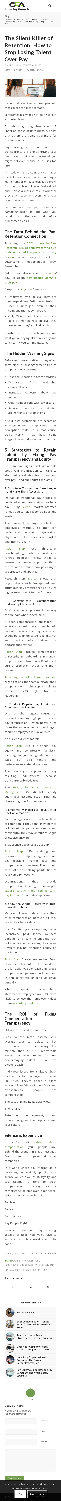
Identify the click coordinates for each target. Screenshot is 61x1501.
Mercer (33, 578)
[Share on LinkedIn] (30, 1286)
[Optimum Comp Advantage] (25, 6)
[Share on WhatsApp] (13, 1286)
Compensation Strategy (19, 65)
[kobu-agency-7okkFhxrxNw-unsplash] (30, 88)
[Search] (48, 6)
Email (44, 1431)
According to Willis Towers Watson (30, 677)
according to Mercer (26, 1003)
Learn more (37, 1494)
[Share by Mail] (47, 1286)
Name (44, 1420)
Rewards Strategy (35, 1269)
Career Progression (25, 1260)
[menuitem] (48, 6)
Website (44, 1441)
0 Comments (29, 1253)
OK (20, 1494)
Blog (7, 16)
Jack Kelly (50, 1253)
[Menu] (54, 6)
